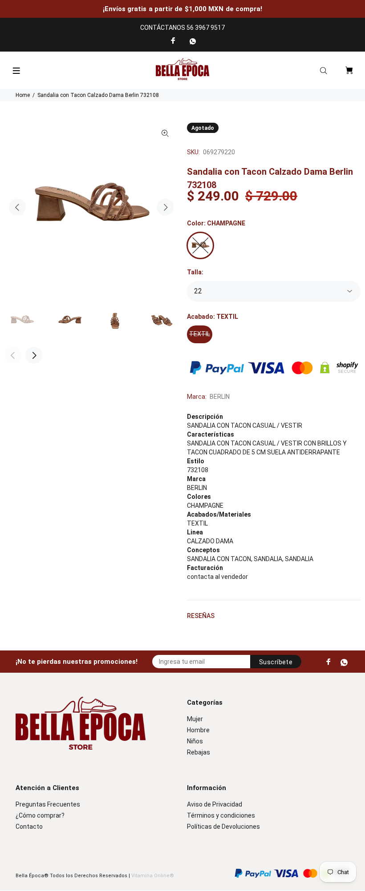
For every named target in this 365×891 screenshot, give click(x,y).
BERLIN (220, 396)
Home (23, 95)
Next (165, 207)
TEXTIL (199, 333)
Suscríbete (275, 662)
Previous (17, 207)
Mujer (195, 718)
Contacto (29, 826)
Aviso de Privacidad (214, 804)
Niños (195, 741)
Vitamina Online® (152, 876)
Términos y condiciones (221, 815)
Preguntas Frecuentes (48, 804)
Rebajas (198, 752)
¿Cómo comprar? (40, 815)
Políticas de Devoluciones (223, 826)
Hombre (198, 730)
